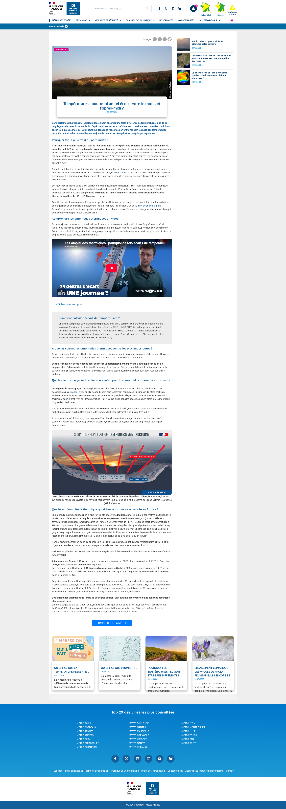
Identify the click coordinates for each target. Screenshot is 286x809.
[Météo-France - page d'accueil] (152, 789)
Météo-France (153, 804)
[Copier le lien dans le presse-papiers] (169, 39)
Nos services (166, 20)
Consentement (175, 771)
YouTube (160, 759)
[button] (232, 20)
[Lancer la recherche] (147, 8)
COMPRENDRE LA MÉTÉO (111, 623)
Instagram (148, 759)
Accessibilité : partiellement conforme (204, 771)
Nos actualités (186, 20)
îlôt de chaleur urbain (150, 205)
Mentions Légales (74, 771)
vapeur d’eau (78, 392)
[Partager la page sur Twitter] (160, 39)
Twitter (166, 8)
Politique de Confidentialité (125, 771)
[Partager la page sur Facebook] (155, 39)
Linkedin (173, 8)
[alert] (232, 10)
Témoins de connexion (97, 771)
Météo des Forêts (61, 20)
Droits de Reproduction (153, 771)
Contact (230, 771)
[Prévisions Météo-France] (73, 8)
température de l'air (123, 172)
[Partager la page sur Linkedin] (165, 39)
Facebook (159, 8)
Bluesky (179, 8)
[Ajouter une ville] (66, 26)
